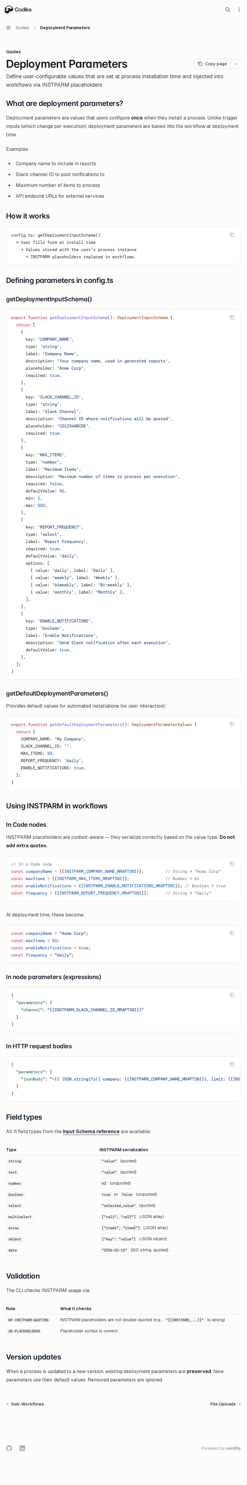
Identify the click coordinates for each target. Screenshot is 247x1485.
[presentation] (123, 878)
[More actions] (239, 9)
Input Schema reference (91, 1131)
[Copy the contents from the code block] (232, 235)
